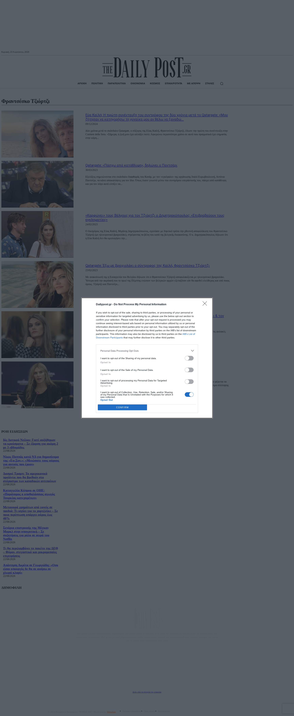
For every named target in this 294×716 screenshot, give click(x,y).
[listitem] (147, 350)
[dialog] (147, 358)
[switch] (189, 358)
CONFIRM (122, 407)
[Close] (206, 304)
